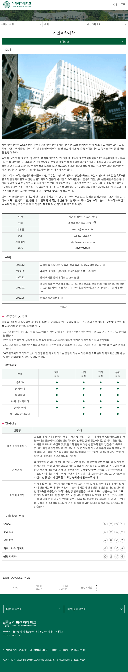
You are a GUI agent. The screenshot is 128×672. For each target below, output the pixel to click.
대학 (46, 24)
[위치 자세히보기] (94, 223)
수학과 (7, 523)
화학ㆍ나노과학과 (13, 548)
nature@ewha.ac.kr (82, 229)
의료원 (53, 649)
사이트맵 (63, 649)
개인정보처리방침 (39, 649)
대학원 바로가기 (77, 609)
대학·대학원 (8, 24)
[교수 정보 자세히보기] (111, 524)
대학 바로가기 (14, 609)
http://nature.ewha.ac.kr (82, 242)
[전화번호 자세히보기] (116, 524)
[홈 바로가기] (19, 623)
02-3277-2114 (13, 635)
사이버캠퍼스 (39, 587)
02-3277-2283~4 (82, 235)
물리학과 (8, 540)
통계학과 (8, 532)
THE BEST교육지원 (63, 587)
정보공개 (23, 649)
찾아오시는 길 (77, 649)
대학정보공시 (10, 649)
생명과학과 (9, 556)
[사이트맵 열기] (123, 5)
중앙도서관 (86, 587)
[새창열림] (105, 524)
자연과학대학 (94, 24)
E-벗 (15, 587)
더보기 (64, 306)
